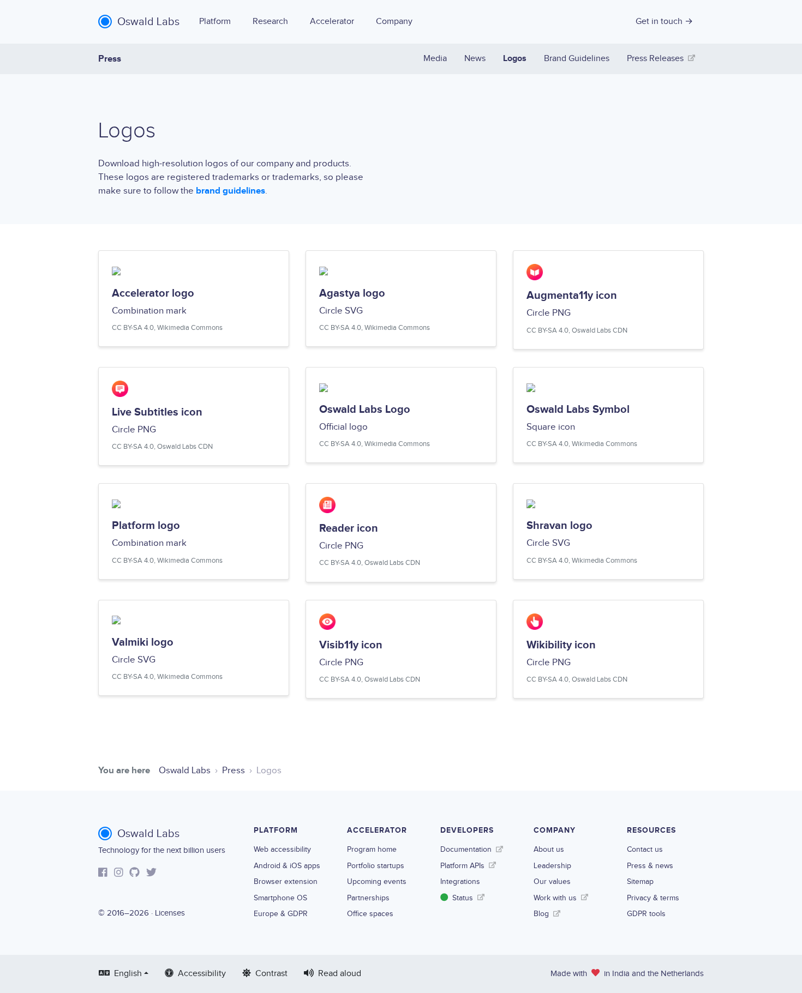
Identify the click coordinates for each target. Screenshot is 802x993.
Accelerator (332, 21)
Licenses (170, 913)
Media (435, 58)
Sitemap (640, 881)
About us (549, 849)
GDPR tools (646, 913)
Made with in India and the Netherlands (627, 973)
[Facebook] (102, 873)
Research (270, 21)
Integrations (460, 881)
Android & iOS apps (287, 865)
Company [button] (394, 21)
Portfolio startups (375, 865)
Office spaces (370, 913)
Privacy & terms (653, 897)
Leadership (552, 865)
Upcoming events (376, 881)
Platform (276, 830)
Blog (541, 913)
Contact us (645, 849)
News (475, 58)
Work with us (555, 897)
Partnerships (368, 897)
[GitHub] (134, 873)
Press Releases (655, 58)
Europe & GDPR (281, 913)
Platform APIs (462, 865)
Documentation (466, 849)
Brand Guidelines (576, 58)
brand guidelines (230, 190)
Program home (372, 849)
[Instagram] (118, 873)
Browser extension (286, 881)
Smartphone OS (280, 897)
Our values (552, 881)
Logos (514, 58)
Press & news (650, 865)
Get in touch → (664, 21)
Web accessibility (282, 849)
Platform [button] (215, 21)
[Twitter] (151, 873)
